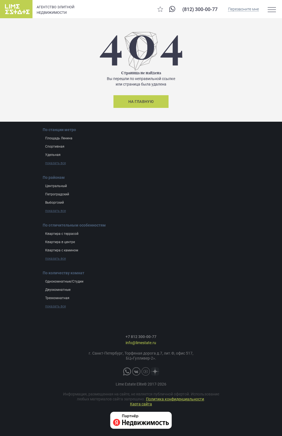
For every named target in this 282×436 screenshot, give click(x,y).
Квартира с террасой (61, 234)
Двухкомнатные (57, 290)
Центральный (56, 186)
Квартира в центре (60, 242)
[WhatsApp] (172, 9)
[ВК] (136, 371)
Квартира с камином (61, 250)
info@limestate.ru (141, 343)
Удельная (53, 155)
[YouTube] (146, 371)
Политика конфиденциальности (175, 399)
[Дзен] (155, 371)
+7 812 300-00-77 (141, 336)
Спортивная (54, 146)
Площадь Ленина (58, 138)
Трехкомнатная (57, 298)
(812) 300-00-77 (200, 9)
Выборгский (54, 202)
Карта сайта (141, 404)
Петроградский (57, 194)
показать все (55, 163)
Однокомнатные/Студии (64, 281)
